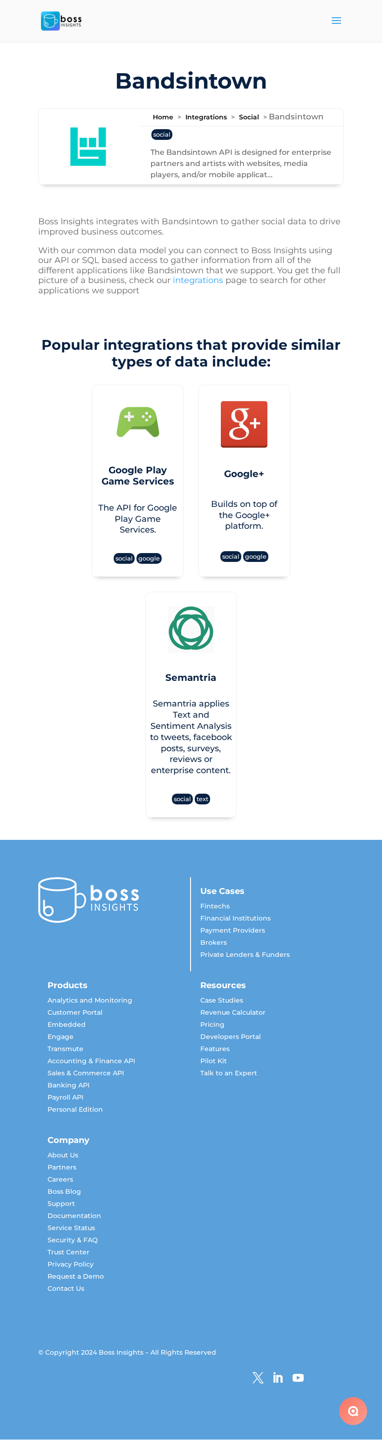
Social (249, 117)
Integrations (206, 117)
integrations (198, 280)
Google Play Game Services (138, 475)
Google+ (244, 473)
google (149, 558)
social (162, 134)
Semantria (190, 677)
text (202, 799)
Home (163, 117)
